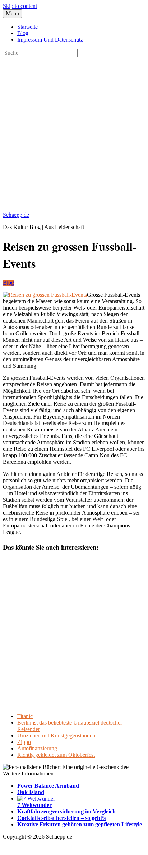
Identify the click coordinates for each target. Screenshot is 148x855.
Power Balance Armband (48, 786)
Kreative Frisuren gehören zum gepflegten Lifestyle (79, 824)
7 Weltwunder (34, 805)
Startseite (27, 27)
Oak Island (30, 792)
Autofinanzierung (37, 748)
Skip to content (20, 6)
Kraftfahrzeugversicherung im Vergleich (66, 811)
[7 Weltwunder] (36, 799)
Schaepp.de (16, 214)
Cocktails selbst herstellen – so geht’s (61, 818)
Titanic (25, 716)
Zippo (24, 742)
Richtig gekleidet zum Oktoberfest (56, 755)
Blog (22, 33)
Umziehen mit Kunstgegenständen (56, 735)
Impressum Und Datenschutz (50, 40)
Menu (12, 13)
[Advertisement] (74, 131)
